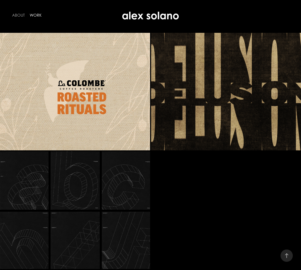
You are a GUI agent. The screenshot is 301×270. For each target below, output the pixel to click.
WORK (36, 15)
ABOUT (18, 15)
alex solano (150, 15)
